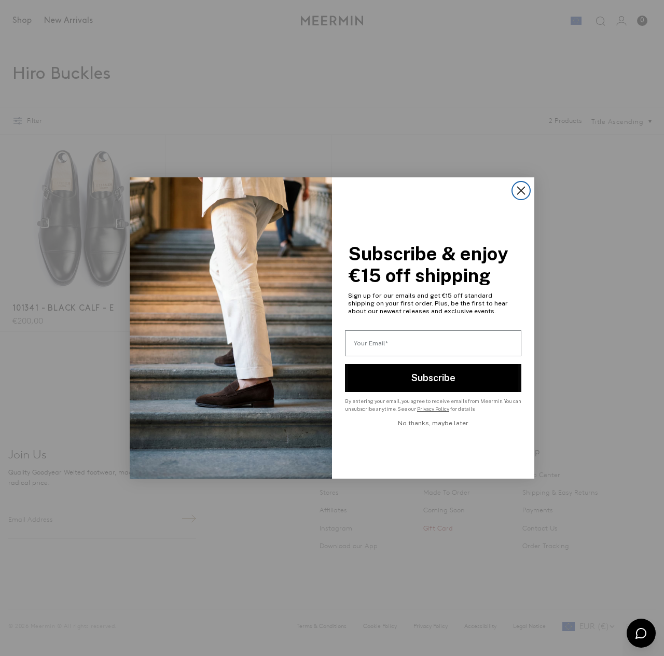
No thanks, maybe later (433, 423)
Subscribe (433, 377)
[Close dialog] (521, 191)
